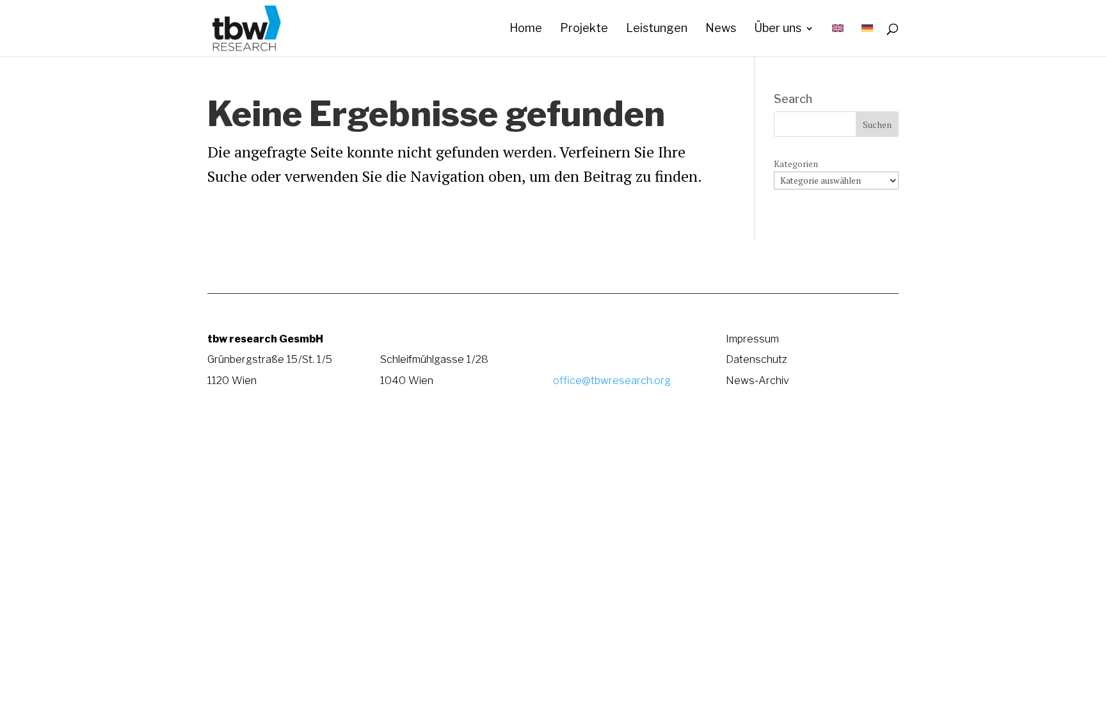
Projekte (584, 29)
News (720, 29)
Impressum (752, 338)
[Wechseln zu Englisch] (838, 40)
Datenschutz (756, 359)
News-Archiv (757, 380)
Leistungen (656, 29)
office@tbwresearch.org (612, 380)
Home (525, 29)
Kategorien (796, 163)
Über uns (777, 29)
